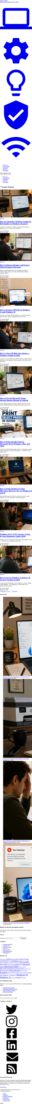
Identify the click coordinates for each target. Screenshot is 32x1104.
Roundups (3, 972)
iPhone (13, 964)
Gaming (5, 945)
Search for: (3, 938)
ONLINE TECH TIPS (8, 987)
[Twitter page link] (11, 1014)
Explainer (15, 961)
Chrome (26, 959)
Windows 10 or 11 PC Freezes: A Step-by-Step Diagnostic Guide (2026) (15, 535)
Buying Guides (19, 959)
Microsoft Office (11, 966)
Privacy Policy (6, 1100)
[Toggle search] (1, 174)
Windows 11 (5, 977)
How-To (5, 165)
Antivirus (13, 959)
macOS (21, 964)
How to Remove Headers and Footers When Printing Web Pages (15, 266)
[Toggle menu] (9, 174)
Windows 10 (22, 975)
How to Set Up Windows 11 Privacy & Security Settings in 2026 (15, 579)
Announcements (7, 944)
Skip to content (3, 0)
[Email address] (11, 1062)
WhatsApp (30, 972)
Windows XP (13, 977)
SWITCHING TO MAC (9, 990)
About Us (5, 1095)
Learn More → (3, 1087)
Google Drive (16, 962)
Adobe (1, 959)
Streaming (5, 167)
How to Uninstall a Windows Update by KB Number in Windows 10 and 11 (15, 223)
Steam (17, 972)
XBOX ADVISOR (8, 992)
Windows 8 (13, 975)
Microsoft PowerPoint (18, 968)
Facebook (20, 960)
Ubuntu (20, 972)
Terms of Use (6, 1099)
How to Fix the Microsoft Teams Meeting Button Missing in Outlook (14, 399)
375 (13, 591)
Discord (10, 960)
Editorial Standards (7, 1096)
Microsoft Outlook (6, 968)
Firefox (24, 960)
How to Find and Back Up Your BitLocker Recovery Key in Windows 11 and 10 (16, 491)
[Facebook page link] (11, 1038)
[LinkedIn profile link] (11, 1050)
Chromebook (4, 961)
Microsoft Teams (4, 970)
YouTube (24, 977)
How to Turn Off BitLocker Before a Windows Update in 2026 (14, 354)
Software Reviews (12, 972)
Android (8, 959)
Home (4, 1093)
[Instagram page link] (11, 1026)
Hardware (22, 962)
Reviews (5, 169)
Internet (9, 964)
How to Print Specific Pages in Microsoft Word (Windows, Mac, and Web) (15, 444)
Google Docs (11, 962)
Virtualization (25, 972)
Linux (17, 964)
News (4, 948)
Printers (25, 970)
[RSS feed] (11, 1074)
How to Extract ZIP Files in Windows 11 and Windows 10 (15, 311)
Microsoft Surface (27, 968)
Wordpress (18, 977)
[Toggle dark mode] (5, 174)
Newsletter (5, 170)
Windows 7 (6, 975)
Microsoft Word (15, 970)
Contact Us (6, 1098)
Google (6, 962)
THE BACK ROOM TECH (10, 989)
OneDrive (22, 970)
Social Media (6, 166)
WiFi (1, 975)
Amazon (4, 959)
